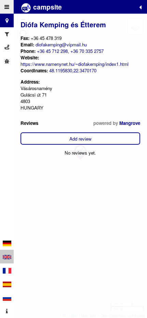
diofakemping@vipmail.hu (61, 44)
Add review (80, 138)
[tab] (7, 7)
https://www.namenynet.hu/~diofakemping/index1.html (75, 64)
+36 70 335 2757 (87, 51)
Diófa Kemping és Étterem (63, 24)
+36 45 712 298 (52, 51)
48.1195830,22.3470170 (72, 70)
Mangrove (129, 123)
